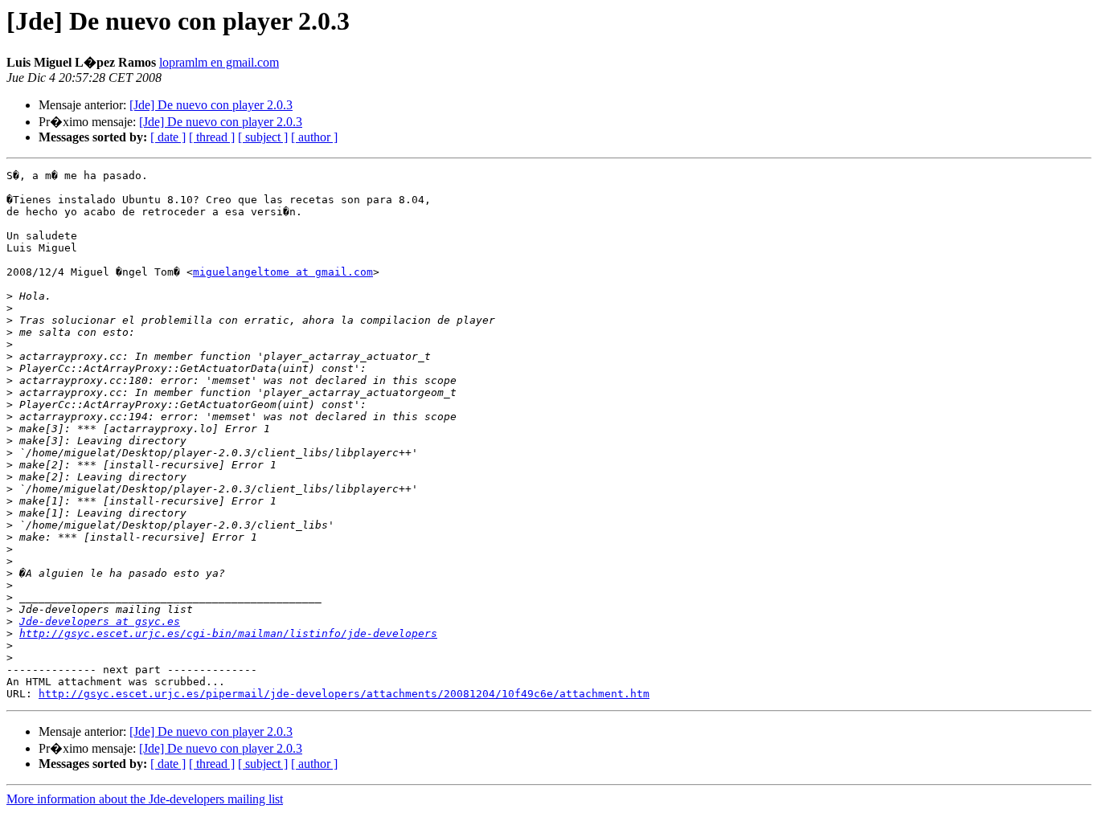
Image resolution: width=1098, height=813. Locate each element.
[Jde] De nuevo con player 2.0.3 (211, 105)
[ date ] (168, 137)
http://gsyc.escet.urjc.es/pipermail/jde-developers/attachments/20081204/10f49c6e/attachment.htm (344, 694)
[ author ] (314, 137)
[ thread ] (212, 137)
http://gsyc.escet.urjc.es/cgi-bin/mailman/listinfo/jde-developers (228, 633)
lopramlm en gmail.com (219, 62)
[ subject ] (263, 137)
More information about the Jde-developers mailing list (144, 799)
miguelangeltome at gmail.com (283, 272)
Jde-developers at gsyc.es (99, 621)
